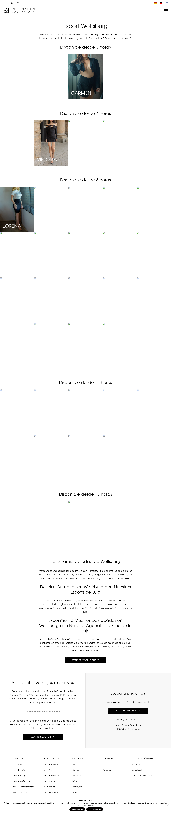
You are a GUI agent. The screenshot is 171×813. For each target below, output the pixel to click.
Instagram (107, 770)
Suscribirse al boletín (42, 737)
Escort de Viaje (19, 775)
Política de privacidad (42, 728)
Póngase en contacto (128, 710)
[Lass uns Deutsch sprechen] (160, 3)
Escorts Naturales (50, 787)
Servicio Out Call (20, 792)
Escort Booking (19, 770)
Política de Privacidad (90, 805)
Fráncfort (76, 781)
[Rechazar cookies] (168, 805)
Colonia (75, 770)
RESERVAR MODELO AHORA (85, 660)
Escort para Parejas (21, 781)
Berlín (74, 764)
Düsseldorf (76, 775)
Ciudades (77, 758)
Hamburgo (77, 787)
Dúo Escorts (18, 764)
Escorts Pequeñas (50, 792)
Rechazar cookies (95, 809)
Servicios (18, 758)
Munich (75, 792)
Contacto (136, 764)
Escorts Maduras (50, 781)
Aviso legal (137, 770)
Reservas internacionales (24, 787)
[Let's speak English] (166, 3)
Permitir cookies (77, 809)
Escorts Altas (48, 770)
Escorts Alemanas (50, 764)
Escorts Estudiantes (51, 775)
